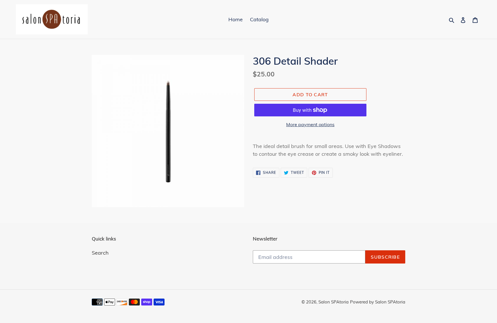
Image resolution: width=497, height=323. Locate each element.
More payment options (310, 124)
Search (100, 252)
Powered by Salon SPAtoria (377, 302)
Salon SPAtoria (333, 302)
